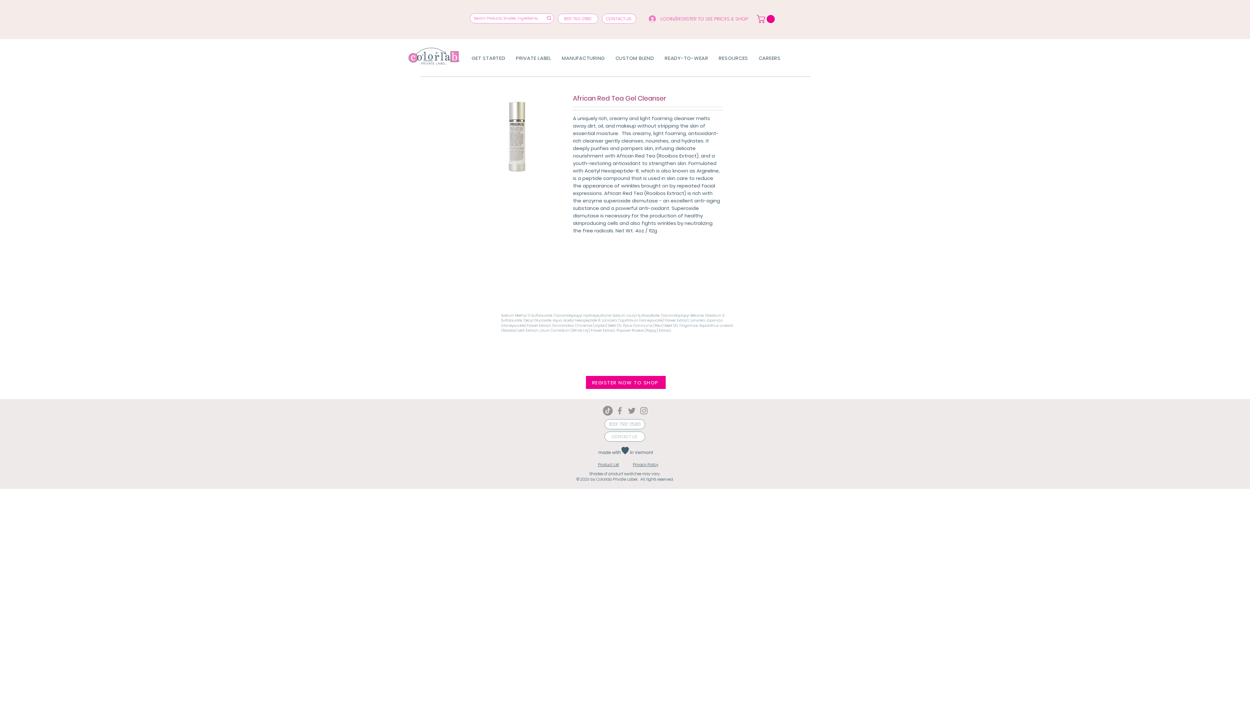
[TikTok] (608, 411)
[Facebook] (620, 411)
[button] (626, 382)
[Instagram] (644, 411)
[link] (767, 19)
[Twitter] (632, 411)
